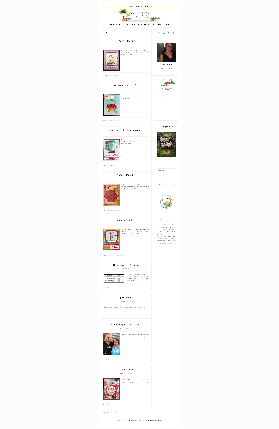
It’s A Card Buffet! (126, 41)
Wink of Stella (116, 120)
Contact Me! (166, 70)
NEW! (119, 75)
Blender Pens (110, 314)
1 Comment (130, 44)
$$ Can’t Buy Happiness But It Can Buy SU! (126, 324)
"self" (109, 165)
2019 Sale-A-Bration (112, 75)
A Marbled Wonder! (126, 175)
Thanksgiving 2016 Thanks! (126, 265)
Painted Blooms (126, 369)
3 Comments (130, 268)
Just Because (126, 297)
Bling (117, 75)
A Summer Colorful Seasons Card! (126, 130)
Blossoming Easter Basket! (126, 85)
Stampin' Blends (111, 120)
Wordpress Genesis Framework (142, 420)
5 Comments (129, 373)
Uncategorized (115, 255)
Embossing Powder (113, 210)
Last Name (166, 99)
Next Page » (115, 413)
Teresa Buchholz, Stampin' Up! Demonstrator (139, 15)
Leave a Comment (129, 89)
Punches (115, 287)
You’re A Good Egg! (126, 220)
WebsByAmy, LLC (158, 420)
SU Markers (110, 255)
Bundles (111, 287)
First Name (166, 92)
